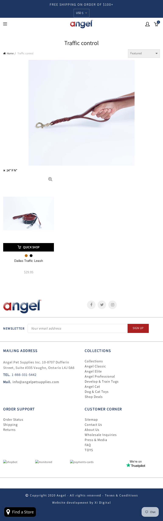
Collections (94, 361)
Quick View (50, 179)
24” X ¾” (12, 170)
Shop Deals (94, 397)
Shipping (10, 424)
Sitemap (91, 419)
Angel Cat (92, 386)
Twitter (102, 305)
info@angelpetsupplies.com (36, 382)
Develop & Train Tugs (102, 381)
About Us (92, 430)
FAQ (88, 445)
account (147, 24)
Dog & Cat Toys (97, 391)
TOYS (89, 450)
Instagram (112, 305)
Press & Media (96, 440)
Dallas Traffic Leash (28, 261)
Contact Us (93, 424)
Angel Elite (93, 371)
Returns (9, 430)
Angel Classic (95, 366)
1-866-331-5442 (24, 375)
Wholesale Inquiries (101, 435)
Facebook (91, 305)
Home (10, 53)
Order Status (13, 419)
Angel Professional (100, 376)
